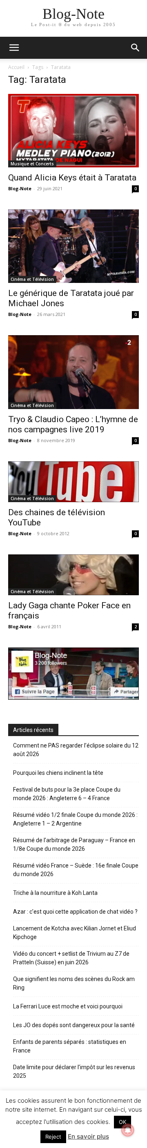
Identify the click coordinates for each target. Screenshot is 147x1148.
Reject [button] (53, 1136)
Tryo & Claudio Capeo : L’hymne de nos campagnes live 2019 (73, 424)
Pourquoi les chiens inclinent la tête (58, 773)
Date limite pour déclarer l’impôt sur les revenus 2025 (74, 1071)
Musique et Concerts (32, 164)
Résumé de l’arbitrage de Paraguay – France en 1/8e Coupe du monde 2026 (74, 844)
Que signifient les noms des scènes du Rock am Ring (74, 983)
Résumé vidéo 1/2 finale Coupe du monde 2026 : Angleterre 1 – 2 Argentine (75, 819)
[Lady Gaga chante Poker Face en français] (73, 574)
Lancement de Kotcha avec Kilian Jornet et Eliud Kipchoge (74, 932)
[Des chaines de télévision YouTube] (73, 481)
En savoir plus (88, 1136)
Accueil (16, 67)
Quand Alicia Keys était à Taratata (72, 177)
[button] (135, 48)
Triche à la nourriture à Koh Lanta (55, 893)
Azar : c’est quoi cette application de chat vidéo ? (75, 911)
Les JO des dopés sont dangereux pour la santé (74, 1025)
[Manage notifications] (127, 1130)
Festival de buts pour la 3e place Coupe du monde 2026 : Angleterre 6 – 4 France (66, 793)
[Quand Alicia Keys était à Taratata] (73, 130)
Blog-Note (19, 188)
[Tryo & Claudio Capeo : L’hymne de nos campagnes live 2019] (73, 372)
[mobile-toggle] (14, 48)
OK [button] (122, 1122)
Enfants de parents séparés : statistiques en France (69, 1046)
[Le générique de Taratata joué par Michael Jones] (73, 246)
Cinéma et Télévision (32, 279)
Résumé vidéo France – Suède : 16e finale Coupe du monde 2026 (75, 869)
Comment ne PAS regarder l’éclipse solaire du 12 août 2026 (75, 749)
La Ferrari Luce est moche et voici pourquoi (67, 1006)
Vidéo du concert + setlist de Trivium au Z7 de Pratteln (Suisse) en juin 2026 (71, 958)
